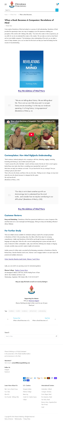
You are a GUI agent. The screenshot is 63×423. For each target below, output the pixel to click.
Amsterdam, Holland (46, 389)
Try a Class (7, 392)
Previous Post (22, 319)
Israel (42, 407)
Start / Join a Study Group (11, 389)
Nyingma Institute (27, 389)
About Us (7, 394)
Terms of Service (9, 419)
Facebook (7, 372)
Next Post (45, 319)
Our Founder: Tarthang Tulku (12, 397)
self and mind (33, 311)
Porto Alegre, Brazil (46, 394)
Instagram (7, 370)
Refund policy (18, 419)
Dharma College (27, 392)
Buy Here (31, 90)
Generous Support (34, 301)
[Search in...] (56, 10)
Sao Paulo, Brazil (45, 399)
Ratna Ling (25, 394)
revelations (24, 311)
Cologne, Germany (46, 392)
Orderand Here (22, 259)
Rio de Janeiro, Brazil (46, 397)
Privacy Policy (27, 419)
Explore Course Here (21, 270)
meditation (11, 311)
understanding (42, 311)
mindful (18, 311)
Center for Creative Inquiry (30, 397)
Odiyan (25, 399)
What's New (13, 15)
